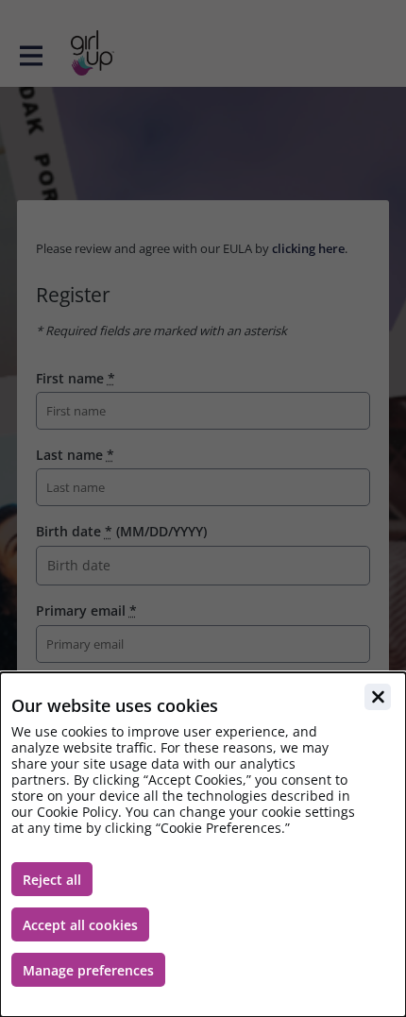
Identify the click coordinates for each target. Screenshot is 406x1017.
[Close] (377, 697)
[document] (203, 844)
